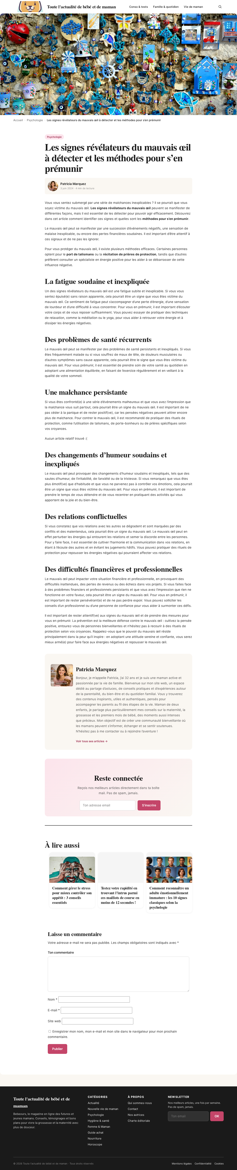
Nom (52, 999)
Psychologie (35, 120)
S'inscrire (149, 805)
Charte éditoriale (139, 1120)
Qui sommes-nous (140, 1103)
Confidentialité (203, 1163)
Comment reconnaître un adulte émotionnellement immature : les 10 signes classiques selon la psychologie (169, 897)
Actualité (93, 1103)
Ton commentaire (61, 952)
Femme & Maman (99, 1126)
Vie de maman (193, 7)
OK (217, 1116)
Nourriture (94, 1138)
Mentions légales (182, 1163)
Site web (54, 1021)
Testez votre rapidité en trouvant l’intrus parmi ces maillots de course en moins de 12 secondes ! (120, 895)
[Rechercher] (220, 6)
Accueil (18, 120)
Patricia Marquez (73, 184)
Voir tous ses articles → (92, 741)
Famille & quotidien (166, 7)
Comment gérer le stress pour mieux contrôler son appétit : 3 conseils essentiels (72, 895)
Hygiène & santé (98, 1120)
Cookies (219, 1163)
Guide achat (95, 1132)
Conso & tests (138, 7)
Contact (133, 1109)
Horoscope (95, 1144)
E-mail (54, 1010)
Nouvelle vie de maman (103, 1109)
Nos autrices (136, 1115)
